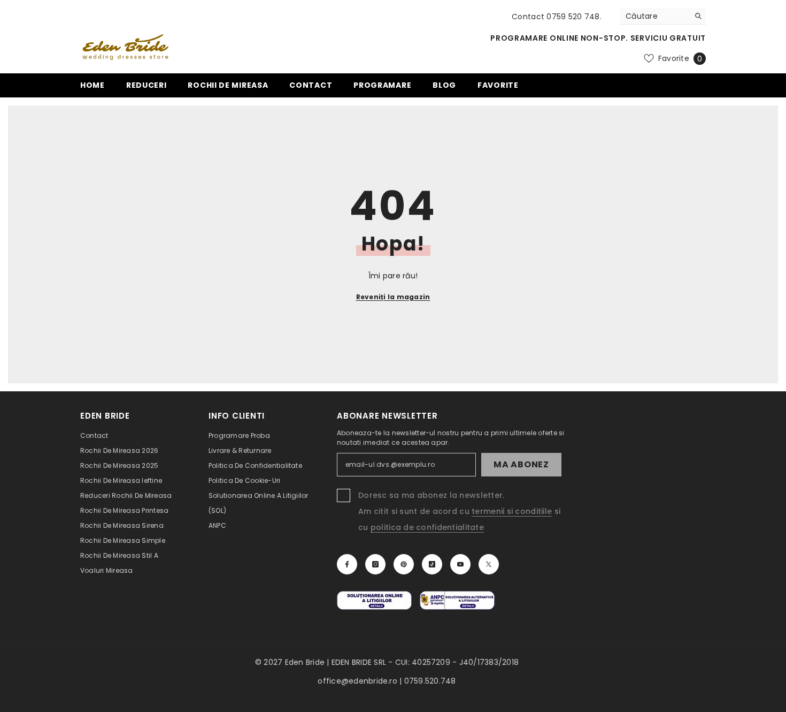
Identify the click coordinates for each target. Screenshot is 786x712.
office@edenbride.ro (357, 681)
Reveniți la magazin (393, 296)
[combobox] (654, 16)
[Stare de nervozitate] (489, 564)
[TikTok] (432, 564)
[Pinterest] (404, 564)
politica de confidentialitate (427, 527)
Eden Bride (305, 662)
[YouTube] (460, 564)
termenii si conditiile (512, 511)
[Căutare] (663, 16)
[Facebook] (347, 564)
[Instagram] (375, 564)
